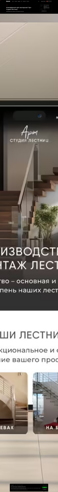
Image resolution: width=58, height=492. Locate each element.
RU (38, 1)
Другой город (43, 1)
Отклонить (44, 489)
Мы (21, 1)
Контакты (28, 1)
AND (8, 1)
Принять (45, 487)
